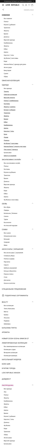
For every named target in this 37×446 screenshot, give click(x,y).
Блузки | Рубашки (9, 110)
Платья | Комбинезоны (11, 100)
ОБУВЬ (4, 204)
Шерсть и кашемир (10, 155)
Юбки (5, 122)
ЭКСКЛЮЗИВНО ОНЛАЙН (11, 160)
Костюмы (7, 103)
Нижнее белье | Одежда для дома (15, 146)
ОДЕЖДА (5, 85)
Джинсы (6, 140)
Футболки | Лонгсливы (11, 143)
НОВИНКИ (6, 15)
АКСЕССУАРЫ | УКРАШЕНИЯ (12, 249)
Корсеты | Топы (9, 131)
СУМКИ (4, 229)
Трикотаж (7, 113)
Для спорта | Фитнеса (11, 149)
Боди (5, 134)
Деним (6, 137)
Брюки (6, 119)
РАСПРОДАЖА (7, 385)
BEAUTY (5, 302)
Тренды (6, 91)
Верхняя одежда (9, 97)
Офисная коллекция (10, 94)
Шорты (6, 128)
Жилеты (6, 116)
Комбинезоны (8, 125)
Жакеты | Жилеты (9, 107)
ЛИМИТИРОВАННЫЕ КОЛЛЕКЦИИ (14, 343)
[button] (18, 10)
